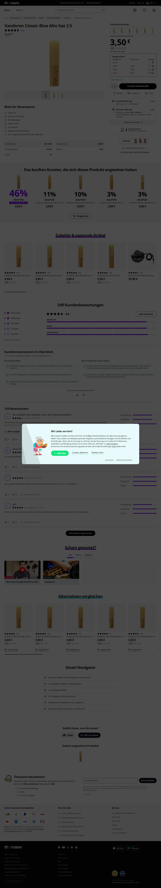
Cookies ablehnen (80, 452)
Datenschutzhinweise (124, 460)
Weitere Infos (97, 452)
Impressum (109, 460)
